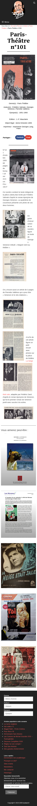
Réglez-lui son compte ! (12, 744)
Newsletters (8, 767)
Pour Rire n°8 (9, 731)
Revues (19, 26)
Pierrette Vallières (23, 109)
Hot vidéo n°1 (9, 726)
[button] (20, 137)
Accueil (13, 26)
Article (26, 26)
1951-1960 (23, 113)
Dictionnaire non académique (14, 758)
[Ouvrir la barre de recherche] (34, 3)
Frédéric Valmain (19, 107)
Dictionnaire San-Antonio (13, 734)
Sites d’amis (8, 764)
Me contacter (9, 770)
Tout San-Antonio (10, 746)
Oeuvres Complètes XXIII (13, 741)
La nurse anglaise (10, 724)
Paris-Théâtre (22, 103)
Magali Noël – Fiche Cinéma (14, 729)
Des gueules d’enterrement (14, 749)
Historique (7, 773)
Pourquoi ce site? (10, 761)
